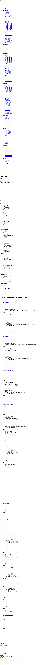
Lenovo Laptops (8, 102)
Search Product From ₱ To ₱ (8, 182)
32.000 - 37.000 (8, 25)
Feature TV (7, 142)
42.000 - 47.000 (8, 26)
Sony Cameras (7, 133)
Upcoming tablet (8, 50)
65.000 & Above (8, 29)
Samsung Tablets (8, 69)
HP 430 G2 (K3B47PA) (15, 659)
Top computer (7, 80)
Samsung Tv (7, 164)
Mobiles (5, 174)
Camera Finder (7, 110)
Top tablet (7, 48)
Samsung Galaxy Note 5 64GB (5, 647)
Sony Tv (6, 163)
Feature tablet (7, 47)
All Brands (7, 34)
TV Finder (7, 140)
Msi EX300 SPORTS (9, 661)
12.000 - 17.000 (8, 23)
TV (5, 8)
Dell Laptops (7, 100)
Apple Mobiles (7, 37)
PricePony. (9, 662)
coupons (4, 168)
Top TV (6, 141)
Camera (6, 7)
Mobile (6, 3)
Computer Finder (8, 77)
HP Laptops (7, 99)
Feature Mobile (8, 13)
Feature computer (8, 79)
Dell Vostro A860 (36, 659)
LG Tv (6, 162)
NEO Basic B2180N (21, 660)
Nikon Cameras (8, 132)
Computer (8, 658)
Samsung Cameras (8, 134)
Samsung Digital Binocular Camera (26, 659)
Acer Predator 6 (3, 653)
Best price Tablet (8, 49)
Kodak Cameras (8, 135)
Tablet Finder (7, 46)
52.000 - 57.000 (8, 27)
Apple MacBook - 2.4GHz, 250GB (31, 660)
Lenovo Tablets (8, 73)
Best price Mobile (8, 16)
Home (1, 174)
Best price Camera (8, 113)
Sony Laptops (7, 104)
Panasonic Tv (7, 165)
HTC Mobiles (7, 38)
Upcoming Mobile (8, 15)
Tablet (6, 4)
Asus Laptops (7, 101)
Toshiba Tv (7, 161)
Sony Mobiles (7, 41)
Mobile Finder (7, 12)
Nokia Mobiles (7, 39)
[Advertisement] (10, 191)
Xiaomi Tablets (8, 71)
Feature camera (8, 111)
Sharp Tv (6, 166)
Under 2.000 (7, 22)
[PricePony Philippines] (4, 0)
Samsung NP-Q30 (14, 660)
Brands (4, 169)
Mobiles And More (6, 2)
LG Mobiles (7, 36)
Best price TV (7, 143)
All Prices (7, 21)
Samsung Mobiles (8, 35)
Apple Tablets (7, 70)
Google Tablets (8, 72)
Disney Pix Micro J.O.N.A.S (5, 659)
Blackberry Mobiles (8, 42)
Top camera (7, 112)
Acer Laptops (7, 105)
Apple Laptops (7, 103)
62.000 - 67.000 (8, 28)
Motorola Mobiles (8, 40)
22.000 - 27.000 (8, 24)
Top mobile (7, 14)
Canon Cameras (8, 131)
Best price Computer (8, 81)
